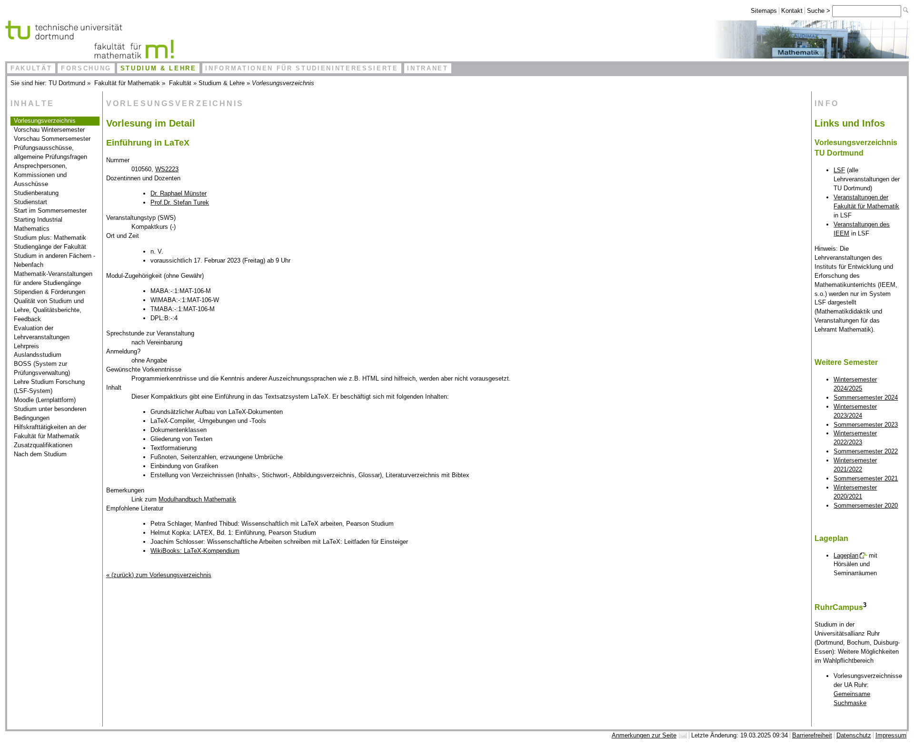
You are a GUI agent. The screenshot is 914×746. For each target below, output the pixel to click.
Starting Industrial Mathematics (38, 224)
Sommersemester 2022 (866, 451)
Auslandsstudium (37, 354)
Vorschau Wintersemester (49, 129)
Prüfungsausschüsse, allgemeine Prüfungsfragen (50, 152)
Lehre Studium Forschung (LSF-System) (49, 386)
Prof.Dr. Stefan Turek (179, 202)
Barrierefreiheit (812, 735)
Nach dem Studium (40, 454)
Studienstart (30, 202)
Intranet (427, 68)
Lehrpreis (26, 346)
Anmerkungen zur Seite (644, 735)
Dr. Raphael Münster (178, 193)
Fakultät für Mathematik (127, 83)
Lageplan (846, 555)
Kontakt (792, 10)
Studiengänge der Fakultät (50, 246)
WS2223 (167, 169)
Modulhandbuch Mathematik (197, 499)
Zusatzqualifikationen (43, 445)
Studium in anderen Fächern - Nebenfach (54, 260)
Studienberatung (36, 192)
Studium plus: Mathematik (50, 237)
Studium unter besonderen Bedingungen (50, 413)
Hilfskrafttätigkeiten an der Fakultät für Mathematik (50, 431)
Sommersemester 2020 (866, 505)
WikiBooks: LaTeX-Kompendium (194, 550)
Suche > (819, 10)
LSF (839, 170)
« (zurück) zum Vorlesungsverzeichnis (158, 575)
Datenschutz (853, 735)
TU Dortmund (67, 83)
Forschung (86, 68)
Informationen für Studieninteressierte (301, 68)
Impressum (890, 735)
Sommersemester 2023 (866, 424)
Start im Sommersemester (50, 210)
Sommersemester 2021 (866, 478)
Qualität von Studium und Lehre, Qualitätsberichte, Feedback (49, 310)
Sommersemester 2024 (866, 397)
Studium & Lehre (158, 68)
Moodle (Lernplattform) (45, 399)
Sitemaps (764, 10)
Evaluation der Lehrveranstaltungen (42, 332)
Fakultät (31, 68)
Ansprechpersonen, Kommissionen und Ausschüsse (40, 174)
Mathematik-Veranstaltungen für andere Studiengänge (53, 278)
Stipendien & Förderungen (49, 291)
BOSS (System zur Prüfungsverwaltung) (42, 368)
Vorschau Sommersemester (52, 138)
